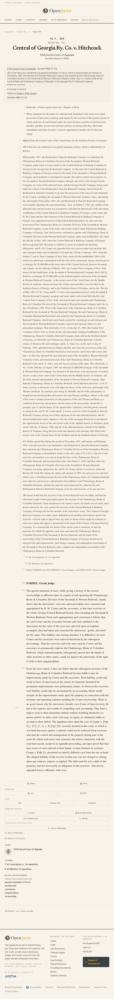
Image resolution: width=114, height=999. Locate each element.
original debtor (51, 661)
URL (20, 803)
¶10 (24, 570)
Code (19, 20)
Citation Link (55, 803)
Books (75, 20)
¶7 (25, 495)
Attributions (84, 987)
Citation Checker (58, 975)
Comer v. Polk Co (36, 752)
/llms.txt (87, 947)
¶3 (25, 140)
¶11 (24, 583)
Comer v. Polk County (26, 93)
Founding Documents (60, 968)
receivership (10, 896)
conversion (10, 889)
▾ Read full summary (16, 85)
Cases (8, 20)
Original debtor (12, 893)
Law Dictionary (57, 948)
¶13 (24, 668)
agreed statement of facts (68, 146)
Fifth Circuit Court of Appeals (57, 55)
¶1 (25, 107)
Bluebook (92, 803)
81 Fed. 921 (54, 726)
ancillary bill (36, 244)
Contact (49, 987)
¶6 (25, 441)
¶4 (25, 146)
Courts (30, 20)
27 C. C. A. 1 (39, 726)
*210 (17, 260)
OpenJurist (9, 32)
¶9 (25, 563)
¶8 (25, 557)
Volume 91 (21, 32)
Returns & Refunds (66, 987)
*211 (17, 476)
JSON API (87, 951)
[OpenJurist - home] (57, 11)
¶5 (25, 157)
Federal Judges (57, 952)
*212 (17, 708)
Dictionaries (59, 20)
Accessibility (34, 987)
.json (18, 911)
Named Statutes (58, 964)
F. (29, 32)
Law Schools (56, 960)
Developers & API (91, 943)
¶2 (25, 114)
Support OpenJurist (92, 962)
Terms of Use (100, 987)
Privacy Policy (11, 991)
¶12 (24, 590)
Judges (43, 20)
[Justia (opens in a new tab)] (10, 976)
